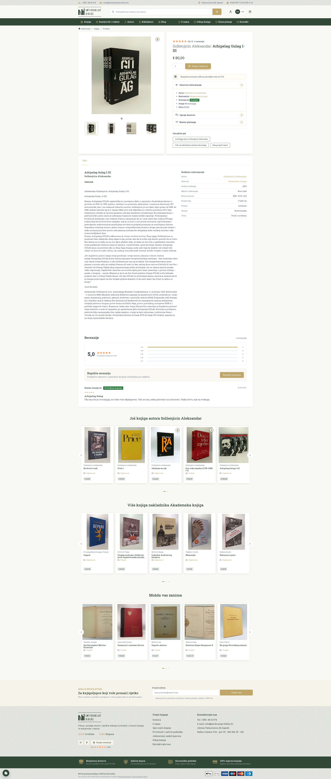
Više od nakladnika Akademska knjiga (190, 145)
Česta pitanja (225, 21)
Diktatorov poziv (228, 555)
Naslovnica (85, 29)
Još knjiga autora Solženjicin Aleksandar (191, 139)
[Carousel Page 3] (168, 581)
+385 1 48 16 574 (89, 2)
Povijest (106, 29)
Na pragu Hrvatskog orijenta (233, 645)
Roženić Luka (191, 642)
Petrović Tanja (123, 552)
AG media (110, 774)
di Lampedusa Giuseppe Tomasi (96, 552)
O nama (185, 21)
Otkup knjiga (203, 21)
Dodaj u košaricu (199, 66)
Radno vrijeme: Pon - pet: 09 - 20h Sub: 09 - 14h (220, 732)
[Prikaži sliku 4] (151, 128)
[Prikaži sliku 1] (91, 128)
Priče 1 (121, 468)
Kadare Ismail (225, 552)
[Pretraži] (216, 12)
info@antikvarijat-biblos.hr (116, 2)
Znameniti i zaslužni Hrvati (131, 645)
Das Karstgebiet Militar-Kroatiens (95, 646)
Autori (130, 21)
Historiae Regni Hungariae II (199, 645)
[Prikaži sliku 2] (111, 128)
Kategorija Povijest (220, 145)
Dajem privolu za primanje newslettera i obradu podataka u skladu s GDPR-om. (184, 698)
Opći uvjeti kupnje (162, 728)
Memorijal (191, 555)
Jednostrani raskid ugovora (167, 736)
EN (243, 12)
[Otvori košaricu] (250, 12)
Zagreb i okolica (159, 645)
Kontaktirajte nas (162, 744)
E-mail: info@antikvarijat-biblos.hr (215, 724)
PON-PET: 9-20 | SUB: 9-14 (241, 2)
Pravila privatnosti (124, 777)
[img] (157, 39)
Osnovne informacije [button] (190, 85)
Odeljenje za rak (159, 468)
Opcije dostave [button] (187, 115)
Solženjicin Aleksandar (195, 93)
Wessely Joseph (90, 642)
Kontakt (244, 21)
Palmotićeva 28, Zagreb (212, 2)
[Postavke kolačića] (6, 773)
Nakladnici (147, 21)
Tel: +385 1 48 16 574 (207, 719)
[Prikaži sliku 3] (131, 128)
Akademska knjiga (198, 96)
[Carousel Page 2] (167, 491)
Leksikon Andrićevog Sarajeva (162, 556)
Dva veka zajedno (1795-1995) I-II (199, 469)
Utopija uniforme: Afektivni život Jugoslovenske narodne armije (131, 557)
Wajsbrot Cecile (192, 552)
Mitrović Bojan (158, 552)
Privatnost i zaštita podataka (168, 732)
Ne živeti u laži (91, 468)
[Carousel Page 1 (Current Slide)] (164, 491)
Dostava (157, 719)
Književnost (90, 473)
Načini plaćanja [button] (187, 122)
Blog (163, 21)
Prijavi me (236, 692)
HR (237, 12)
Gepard (87, 555)
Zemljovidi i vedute (109, 21)
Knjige (87, 21)
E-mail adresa (159, 688)
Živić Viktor (225, 642)
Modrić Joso (156, 642)
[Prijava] (230, 12)
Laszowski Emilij (125, 642)
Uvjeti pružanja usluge (139, 777)
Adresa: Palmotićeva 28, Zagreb (213, 728)
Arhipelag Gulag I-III (230, 468)
